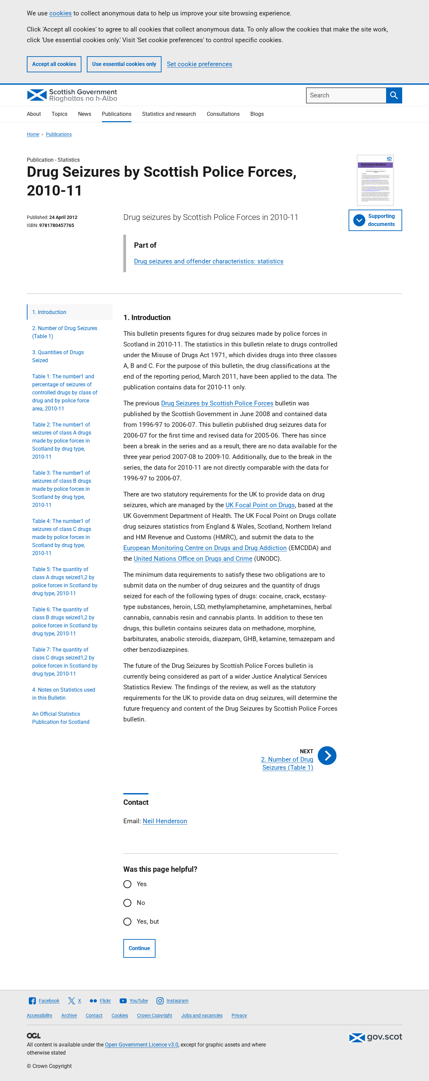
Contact (94, 1015)
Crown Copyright (154, 1015)
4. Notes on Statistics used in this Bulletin (63, 694)
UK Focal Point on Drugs (260, 505)
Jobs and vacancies (202, 1015)
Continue (139, 948)
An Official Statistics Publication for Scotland (60, 718)
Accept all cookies (54, 64)
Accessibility (39, 1015)
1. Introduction (49, 312)
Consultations (223, 114)
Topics (59, 114)
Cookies (120, 1015)
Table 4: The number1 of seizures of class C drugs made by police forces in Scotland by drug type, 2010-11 (61, 537)
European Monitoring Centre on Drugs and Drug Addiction (205, 548)
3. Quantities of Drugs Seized (58, 356)
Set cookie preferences (199, 64)
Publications (116, 114)
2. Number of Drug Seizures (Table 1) (64, 332)
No (141, 903)
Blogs (257, 114)
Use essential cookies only (124, 64)
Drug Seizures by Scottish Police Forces (217, 403)
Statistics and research (169, 114)
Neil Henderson (165, 821)
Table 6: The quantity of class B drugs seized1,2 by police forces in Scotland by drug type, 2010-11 (65, 621)
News (84, 114)
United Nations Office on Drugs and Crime (193, 558)
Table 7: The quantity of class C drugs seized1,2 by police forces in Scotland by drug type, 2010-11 (65, 661)
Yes (142, 884)
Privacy (239, 1015)
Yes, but (148, 921)
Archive (69, 1015)
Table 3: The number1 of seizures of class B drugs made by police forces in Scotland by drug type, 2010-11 (61, 489)
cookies (60, 13)
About (34, 114)
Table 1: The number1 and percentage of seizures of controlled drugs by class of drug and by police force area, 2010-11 (65, 392)
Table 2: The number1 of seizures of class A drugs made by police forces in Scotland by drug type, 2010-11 (61, 440)
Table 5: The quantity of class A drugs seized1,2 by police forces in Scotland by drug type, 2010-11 (65, 581)
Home (33, 134)
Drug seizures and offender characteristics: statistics (209, 261)
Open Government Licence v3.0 (141, 1044)
